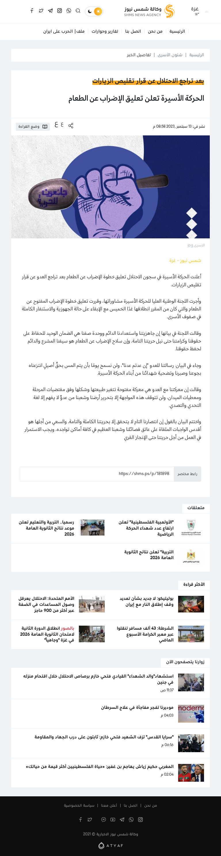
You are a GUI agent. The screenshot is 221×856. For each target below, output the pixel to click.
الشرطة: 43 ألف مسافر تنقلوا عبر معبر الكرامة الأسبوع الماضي (145, 634)
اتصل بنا (133, 31)
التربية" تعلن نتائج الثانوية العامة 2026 (149, 555)
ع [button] (62, 123)
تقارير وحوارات (105, 31)
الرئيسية (177, 31)
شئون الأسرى (170, 55)
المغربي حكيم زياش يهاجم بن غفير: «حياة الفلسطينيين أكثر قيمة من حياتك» (100, 766)
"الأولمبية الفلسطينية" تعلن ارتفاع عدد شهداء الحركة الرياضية (146, 528)
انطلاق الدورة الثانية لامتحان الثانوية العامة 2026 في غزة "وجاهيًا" (47, 634)
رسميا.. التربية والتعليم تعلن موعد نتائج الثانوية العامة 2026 (46, 528)
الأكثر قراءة (194, 584)
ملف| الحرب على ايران (64, 31)
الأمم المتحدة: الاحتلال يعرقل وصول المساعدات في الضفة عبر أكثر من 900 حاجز (46, 604)
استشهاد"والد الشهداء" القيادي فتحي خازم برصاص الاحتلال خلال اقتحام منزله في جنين (98, 679)
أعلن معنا (109, 806)
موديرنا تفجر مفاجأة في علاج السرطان (137, 707)
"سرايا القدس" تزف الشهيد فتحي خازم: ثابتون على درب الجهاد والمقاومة (104, 737)
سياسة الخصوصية (79, 806)
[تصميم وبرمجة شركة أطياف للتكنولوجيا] (110, 845)
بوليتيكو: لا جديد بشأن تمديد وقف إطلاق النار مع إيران (147, 601)
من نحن (155, 31)
